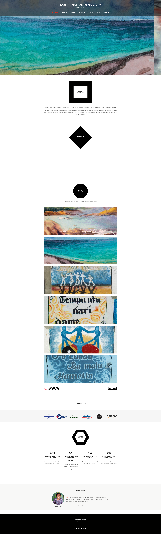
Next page (112, 388)
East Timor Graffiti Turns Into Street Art (109, 457)
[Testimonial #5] (58, 498)
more (52, 467)
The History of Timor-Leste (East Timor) (52, 457)
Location (106, 12)
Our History (80, 157)
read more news (80, 477)
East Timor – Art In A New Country (90, 457)
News (98, 12)
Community (82, 12)
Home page (55, 12)
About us (64, 12)
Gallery (73, 12)
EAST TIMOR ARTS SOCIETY (80, 4)
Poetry (91, 12)
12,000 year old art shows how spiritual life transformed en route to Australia (71, 458)
